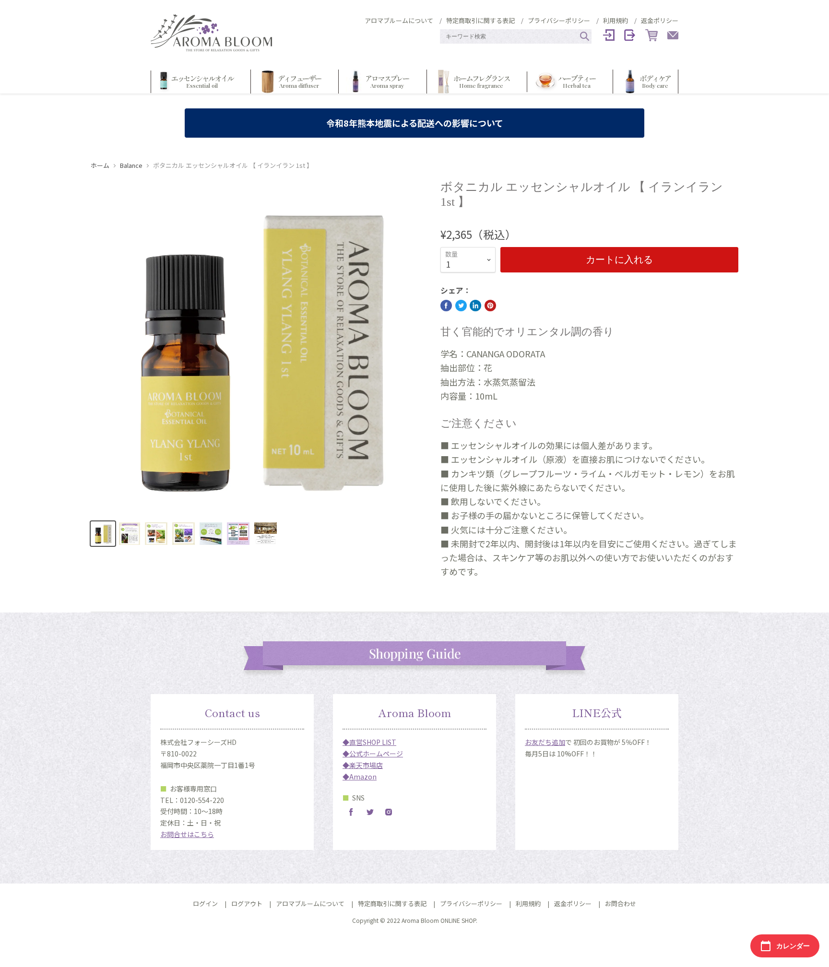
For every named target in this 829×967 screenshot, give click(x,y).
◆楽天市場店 (363, 765)
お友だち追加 (545, 742)
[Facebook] (351, 812)
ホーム (100, 165)
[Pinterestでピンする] (490, 305)
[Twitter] (370, 812)
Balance (131, 165)
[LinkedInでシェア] (475, 305)
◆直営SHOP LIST (369, 742)
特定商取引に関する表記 (480, 20)
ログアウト (246, 903)
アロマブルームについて (399, 20)
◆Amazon (360, 776)
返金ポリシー (659, 20)
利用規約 (615, 20)
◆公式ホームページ (373, 753)
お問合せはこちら (187, 834)
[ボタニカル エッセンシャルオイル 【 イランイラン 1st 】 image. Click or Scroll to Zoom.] (257, 346)
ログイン (205, 903)
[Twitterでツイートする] (461, 305)
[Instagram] (388, 812)
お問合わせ (620, 903)
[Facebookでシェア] (446, 305)
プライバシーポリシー (559, 20)
